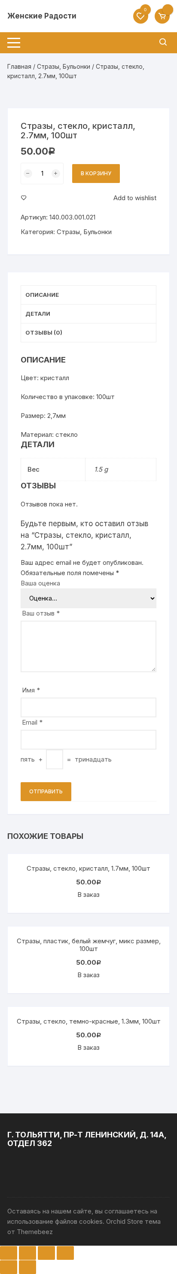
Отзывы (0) (43, 332)
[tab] (88, 295)
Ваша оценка (40, 583)
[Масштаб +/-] (65, 1253)
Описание (42, 294)
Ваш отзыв (41, 613)
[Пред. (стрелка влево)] (8, 1267)
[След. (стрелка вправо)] (27, 1267)
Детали (37, 313)
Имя (31, 690)
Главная (19, 66)
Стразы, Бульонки (63, 66)
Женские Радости (41, 16)
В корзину (96, 173)
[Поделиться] (27, 1253)
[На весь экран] (46, 1253)
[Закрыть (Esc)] (8, 1253)
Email (32, 722)
